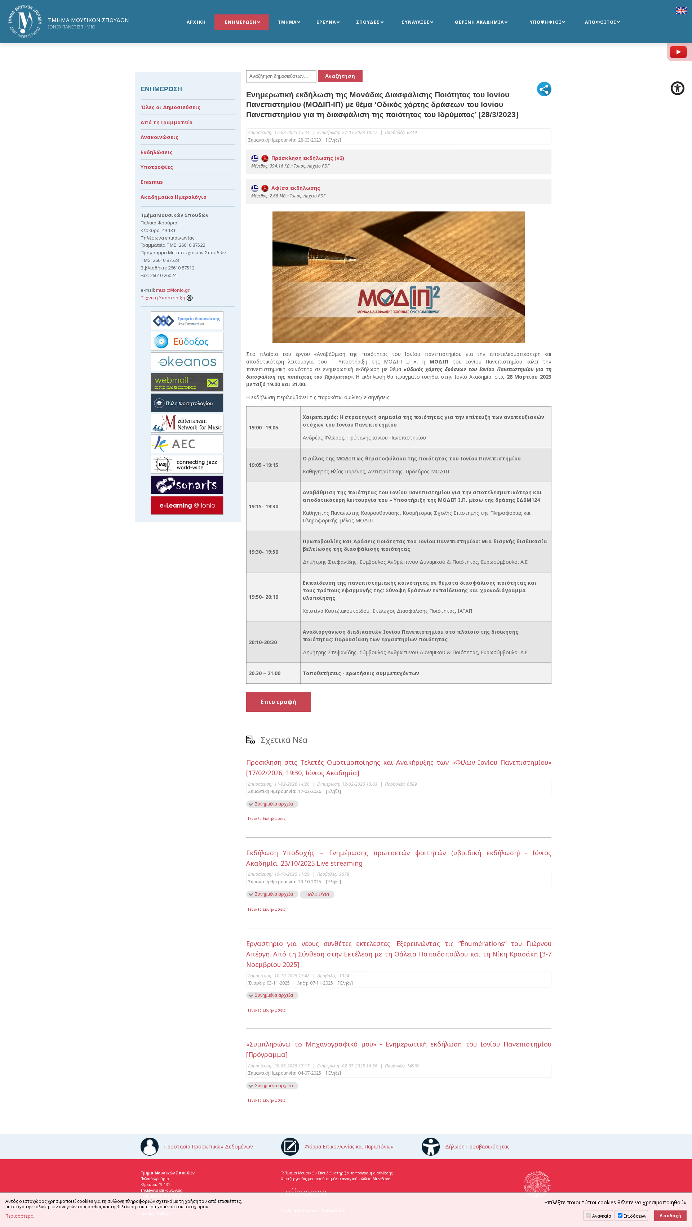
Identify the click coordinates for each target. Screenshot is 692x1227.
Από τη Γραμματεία (167, 122)
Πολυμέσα (317, 894)
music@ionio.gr (173, 290)
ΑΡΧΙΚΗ (196, 22)
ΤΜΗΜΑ (287, 22)
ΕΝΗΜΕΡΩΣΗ (241, 22)
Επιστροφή (279, 702)
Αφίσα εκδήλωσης (294, 187)
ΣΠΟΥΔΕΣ (368, 22)
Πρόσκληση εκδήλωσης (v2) (306, 158)
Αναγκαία (601, 1216)
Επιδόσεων (635, 1216)
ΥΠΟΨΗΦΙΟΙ (546, 22)
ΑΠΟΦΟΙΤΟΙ (600, 22)
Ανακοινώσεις (159, 137)
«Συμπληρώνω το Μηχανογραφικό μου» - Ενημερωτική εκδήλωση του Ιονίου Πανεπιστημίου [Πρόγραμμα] (399, 1049)
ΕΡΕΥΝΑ (326, 22)
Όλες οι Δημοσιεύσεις (170, 107)
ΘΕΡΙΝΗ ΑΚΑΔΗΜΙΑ (479, 22)
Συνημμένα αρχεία (274, 804)
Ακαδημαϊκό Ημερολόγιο (174, 196)
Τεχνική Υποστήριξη (163, 297)
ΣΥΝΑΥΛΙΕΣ (416, 22)
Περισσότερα (19, 1216)
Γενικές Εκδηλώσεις (267, 818)
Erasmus (152, 181)
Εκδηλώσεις (157, 152)
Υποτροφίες (157, 167)
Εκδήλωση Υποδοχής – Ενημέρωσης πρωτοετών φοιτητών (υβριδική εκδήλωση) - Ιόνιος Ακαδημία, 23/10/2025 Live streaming (399, 857)
